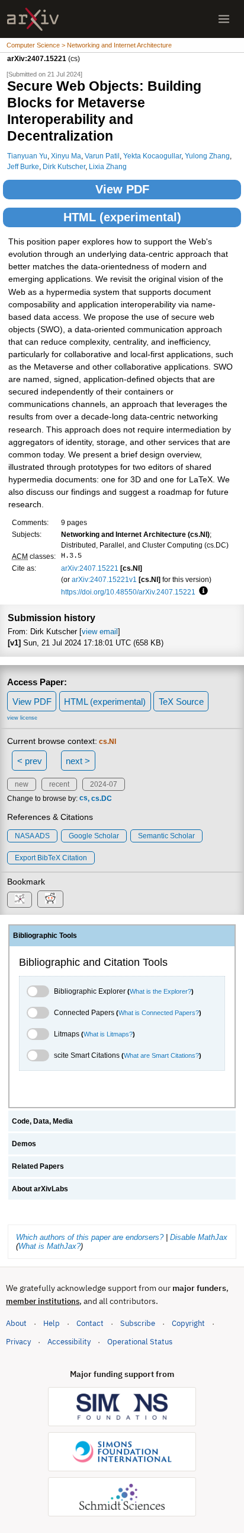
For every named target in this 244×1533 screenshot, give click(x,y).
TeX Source (181, 701)
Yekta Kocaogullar (152, 156)
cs (83, 798)
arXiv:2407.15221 (89, 568)
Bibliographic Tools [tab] (45, 935)
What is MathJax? (49, 1246)
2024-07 (103, 784)
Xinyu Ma (66, 156)
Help (51, 1323)
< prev (29, 761)
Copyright (188, 1323)
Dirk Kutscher (64, 166)
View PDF (122, 189)
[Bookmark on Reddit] (50, 899)
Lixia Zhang (108, 166)
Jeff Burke (23, 166)
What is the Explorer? (160, 991)
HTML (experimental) (122, 217)
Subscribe (137, 1323)
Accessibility (69, 1342)
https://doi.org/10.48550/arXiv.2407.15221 (128, 592)
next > (78, 761)
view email (100, 631)
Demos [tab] (24, 1143)
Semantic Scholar (166, 836)
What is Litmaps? (108, 1034)
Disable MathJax (198, 1237)
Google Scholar (94, 836)
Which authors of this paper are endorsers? (89, 1237)
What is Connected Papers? (158, 1012)
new (21, 784)
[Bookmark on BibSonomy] (19, 900)
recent (59, 784)
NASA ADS (32, 836)
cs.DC (101, 798)
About (16, 1323)
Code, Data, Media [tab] (42, 1121)
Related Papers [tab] (38, 1166)
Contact (90, 1323)
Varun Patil (102, 156)
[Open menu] (224, 19)
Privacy (18, 1342)
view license (22, 718)
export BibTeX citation (51, 858)
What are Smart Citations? (161, 1055)
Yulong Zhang (207, 156)
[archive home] (33, 19)
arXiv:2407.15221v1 (104, 579)
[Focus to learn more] (201, 591)
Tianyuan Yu (27, 156)
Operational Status (139, 1341)
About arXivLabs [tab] (40, 1188)
